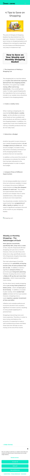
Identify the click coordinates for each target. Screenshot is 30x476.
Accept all (15, 461)
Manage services (15, 457)
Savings (7, 353)
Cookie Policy (7, 473)
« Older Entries (8, 444)
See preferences (15, 470)
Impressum (23, 473)
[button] (27, 449)
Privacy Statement (15, 473)
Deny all (15, 466)
